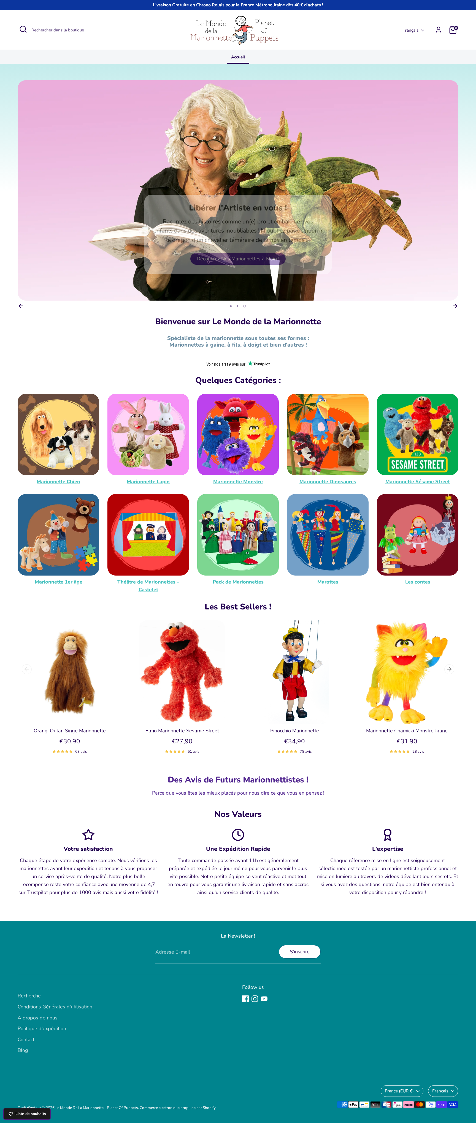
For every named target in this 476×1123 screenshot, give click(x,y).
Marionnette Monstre (238, 481)
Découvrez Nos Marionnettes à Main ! (238, 258)
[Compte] (438, 30)
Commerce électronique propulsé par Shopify (178, 1107)
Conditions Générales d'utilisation (55, 1006)
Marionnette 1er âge (58, 582)
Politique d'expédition (42, 1028)
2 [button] (237, 306)
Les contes (417, 582)
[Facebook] (245, 998)
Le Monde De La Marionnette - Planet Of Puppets (96, 1107)
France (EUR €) (399, 1091)
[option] (238, 190)
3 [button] (244, 306)
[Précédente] (21, 306)
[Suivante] (455, 306)
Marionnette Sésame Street (417, 481)
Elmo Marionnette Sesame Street (182, 730)
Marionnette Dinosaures (327, 481)
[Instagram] (254, 998)
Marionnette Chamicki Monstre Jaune (407, 730)
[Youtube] (264, 998)
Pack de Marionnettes (238, 582)
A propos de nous (38, 1017)
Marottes (327, 582)
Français (410, 30)
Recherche (29, 995)
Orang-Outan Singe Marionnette (70, 730)
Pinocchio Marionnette (294, 730)
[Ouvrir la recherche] (23, 29)
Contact (26, 1039)
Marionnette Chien (58, 481)
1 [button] (231, 306)
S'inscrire (300, 951)
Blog (23, 1050)
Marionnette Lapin (148, 481)
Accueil (238, 57)
